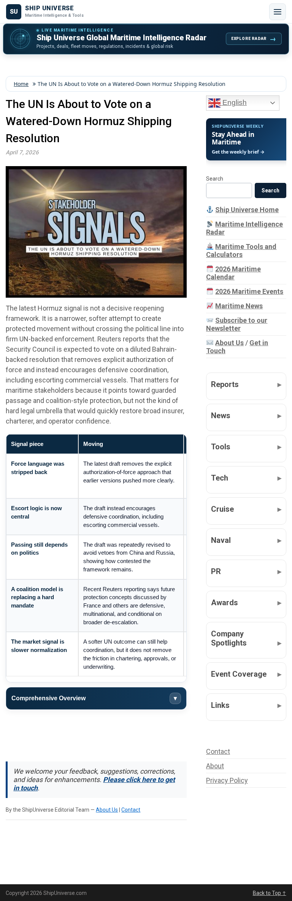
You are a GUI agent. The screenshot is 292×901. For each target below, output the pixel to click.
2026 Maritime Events (249, 291)
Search (214, 179)
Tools (220, 446)
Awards (224, 602)
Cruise (222, 509)
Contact (130, 810)
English (234, 102)
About (215, 766)
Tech (219, 477)
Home (21, 83)
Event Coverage (239, 674)
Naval (221, 540)
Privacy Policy (227, 780)
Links (220, 705)
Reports (225, 384)
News (220, 415)
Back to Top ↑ (269, 893)
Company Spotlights (229, 638)
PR (216, 571)
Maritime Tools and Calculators (241, 251)
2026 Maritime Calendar (233, 273)
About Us (107, 810)
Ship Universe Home (247, 210)
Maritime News (239, 306)
